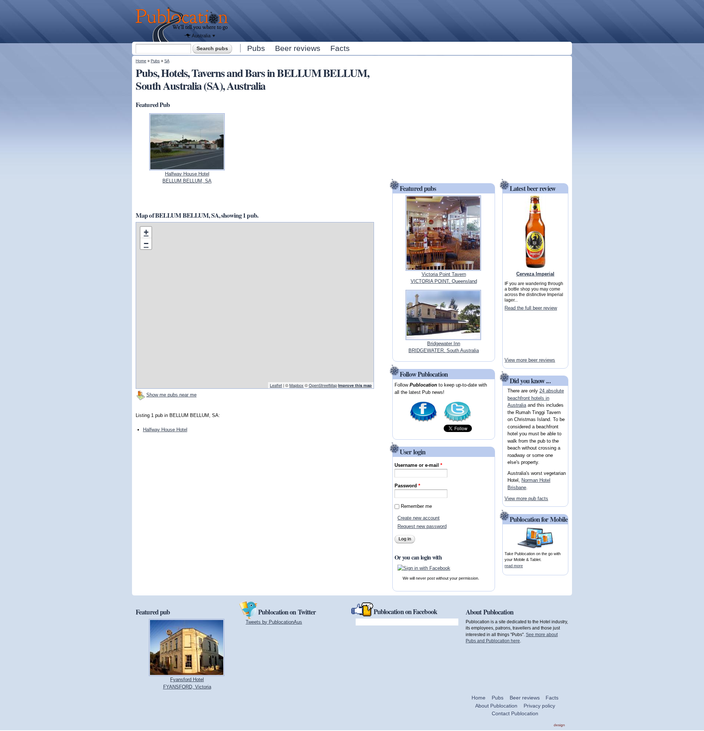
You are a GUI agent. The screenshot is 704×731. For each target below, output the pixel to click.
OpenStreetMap (323, 385)
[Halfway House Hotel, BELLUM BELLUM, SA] (187, 166)
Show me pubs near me (171, 395)
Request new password (422, 526)
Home (141, 61)
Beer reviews (297, 48)
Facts (340, 48)
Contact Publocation (515, 713)
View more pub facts (526, 498)
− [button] (146, 243)
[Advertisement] (401, 20)
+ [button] (146, 232)
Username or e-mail (418, 465)
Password (407, 485)
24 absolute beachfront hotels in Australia (535, 398)
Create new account (418, 518)
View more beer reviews (530, 360)
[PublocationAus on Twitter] (457, 421)
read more (514, 566)
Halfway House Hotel (165, 429)
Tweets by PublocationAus (274, 622)
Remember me (416, 506)
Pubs (256, 48)
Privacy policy (539, 706)
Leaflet (276, 385)
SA (166, 61)
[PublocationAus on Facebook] (423, 421)
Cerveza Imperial (535, 274)
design (559, 725)
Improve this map (355, 385)
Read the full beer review (531, 308)
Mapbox (296, 385)
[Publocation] (183, 24)
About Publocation (496, 706)
